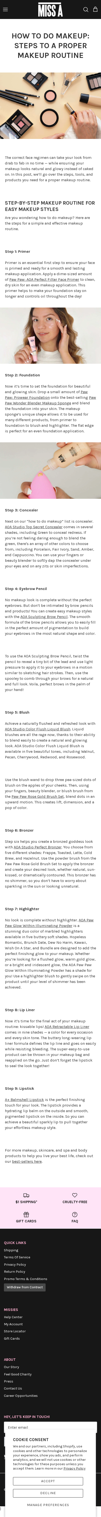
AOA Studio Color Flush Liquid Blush (37, 729)
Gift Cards (12, 1338)
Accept (48, 1481)
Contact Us (13, 1388)
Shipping (11, 1250)
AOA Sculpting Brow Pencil (44, 616)
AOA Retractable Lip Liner (67, 1026)
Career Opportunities (21, 1396)
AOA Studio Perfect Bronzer (38, 847)
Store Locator (15, 1331)
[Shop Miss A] (50, 9)
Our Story (11, 1367)
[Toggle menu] (5, 9)
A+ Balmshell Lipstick (24, 1099)
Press (8, 1381)
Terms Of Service (17, 1257)
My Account (13, 1324)
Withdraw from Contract (25, 1287)
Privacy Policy (74, 1468)
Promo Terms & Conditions (25, 1279)
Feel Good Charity (18, 1374)
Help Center (13, 1317)
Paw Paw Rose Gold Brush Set (38, 796)
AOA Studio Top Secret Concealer (34, 527)
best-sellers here (27, 1161)
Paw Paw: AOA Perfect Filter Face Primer (44, 279)
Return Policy (14, 1272)
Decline (48, 1493)
